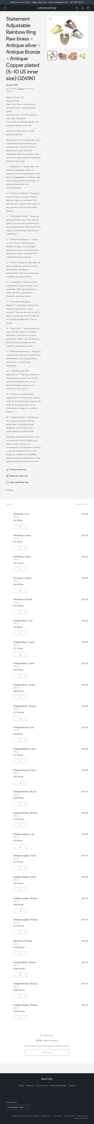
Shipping (21, 89)
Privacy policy (57, 1116)
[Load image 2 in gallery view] (62, 55)
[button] (5, 8)
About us (30, 1085)
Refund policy (45, 1116)
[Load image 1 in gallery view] (52, 55)
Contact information (81, 1118)
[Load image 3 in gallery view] (72, 55)
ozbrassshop (22, 1116)
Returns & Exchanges (58, 1085)
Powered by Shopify (32, 1116)
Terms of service (70, 1116)
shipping (50, 1046)
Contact (72, 1085)
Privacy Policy (41, 1085)
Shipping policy (83, 1116)
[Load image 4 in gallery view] (82, 55)
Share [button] (11, 490)
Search (21, 1085)
